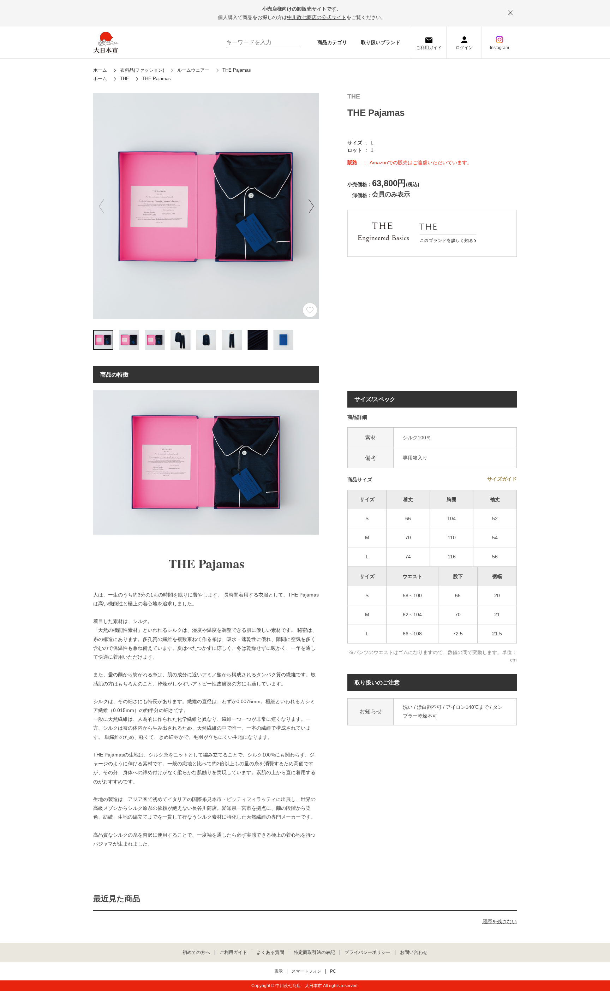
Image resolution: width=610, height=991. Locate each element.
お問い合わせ (413, 952)
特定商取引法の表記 (314, 952)
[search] (291, 42)
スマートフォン (306, 971)
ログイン (464, 47)
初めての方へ (196, 952)
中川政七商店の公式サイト (316, 17)
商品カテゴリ (332, 42)
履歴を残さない (499, 921)
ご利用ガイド (429, 47)
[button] (311, 206)
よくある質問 (270, 952)
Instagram (499, 47)
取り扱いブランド (380, 42)
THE (353, 96)
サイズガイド (502, 479)
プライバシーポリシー (367, 952)
